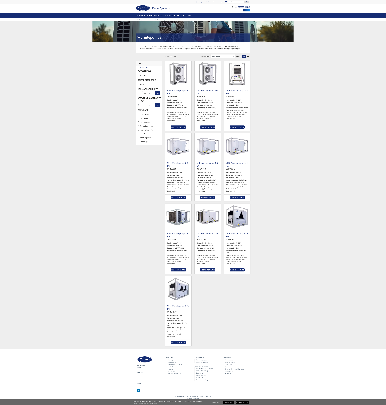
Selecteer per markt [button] (153, 15)
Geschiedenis (229, 367)
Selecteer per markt (201, 366)
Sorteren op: (205, 56)
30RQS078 (230, 169)
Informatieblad (230, 362)
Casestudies (229, 371)
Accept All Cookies (242, 402)
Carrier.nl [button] (193, 2)
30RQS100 (171, 239)
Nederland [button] (223, 2)
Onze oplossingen (202, 362)
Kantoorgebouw (146, 138)
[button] (244, 56)
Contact (188, 15)
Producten (150, 20)
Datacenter (144, 118)
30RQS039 (171, 169)
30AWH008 (172, 96)
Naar (145, 93)
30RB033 (230, 96)
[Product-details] (178, 74)
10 (166, 56)
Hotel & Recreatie (146, 130)
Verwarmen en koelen (175, 364)
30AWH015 (201, 96)
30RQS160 (201, 239)
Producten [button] (140, 15)
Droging (170, 369)
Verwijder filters (143, 67)
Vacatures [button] (208, 2)
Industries (199, 377)
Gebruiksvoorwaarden (197, 396)
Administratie (145, 115)
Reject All (228, 402)
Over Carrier (227, 357)
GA (158, 93)
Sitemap (209, 396)
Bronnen (140, 372)
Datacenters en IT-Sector (204, 368)
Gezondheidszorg (146, 126)
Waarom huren (199, 357)
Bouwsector (200, 373)
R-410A (143, 76)
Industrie (143, 134)
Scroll (142, 85)
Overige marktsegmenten (204, 380)
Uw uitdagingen (201, 360)
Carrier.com (141, 365)
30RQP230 (230, 239)
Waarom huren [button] (168, 15)
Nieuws (139, 370)
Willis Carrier (229, 364)
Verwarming (161, 20)
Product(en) (171, 56)
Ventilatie (171, 367)
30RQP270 (172, 312)
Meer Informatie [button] (178, 127)
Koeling (170, 360)
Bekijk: (238, 56)
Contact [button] (246, 10)
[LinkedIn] (138, 390)
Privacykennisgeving (181, 396)
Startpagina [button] (201, 2)
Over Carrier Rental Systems (234, 369)
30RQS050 (201, 169)
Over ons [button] (180, 15)
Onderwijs (144, 142)
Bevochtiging (172, 371)
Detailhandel (145, 122)
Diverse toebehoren (174, 373)
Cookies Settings (216, 402)
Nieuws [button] (215, 2)
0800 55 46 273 (244, 7)
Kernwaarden (229, 360)
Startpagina (140, 20)
